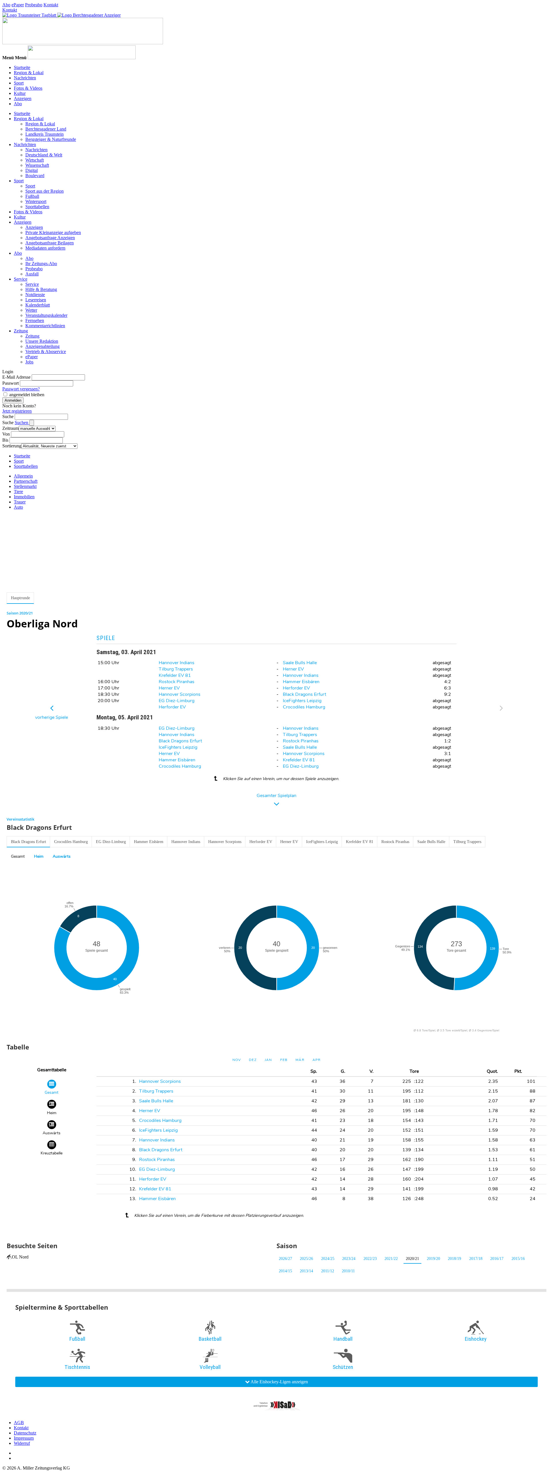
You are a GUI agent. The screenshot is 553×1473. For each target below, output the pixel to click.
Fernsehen (34, 320)
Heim (38, 856)
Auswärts (62, 856)
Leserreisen (35, 299)
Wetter (31, 310)
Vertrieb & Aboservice (45, 351)
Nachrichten (25, 77)
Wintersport (35, 201)
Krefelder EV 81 (175, 675)
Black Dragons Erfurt (304, 694)
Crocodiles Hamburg (304, 707)
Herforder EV (296, 688)
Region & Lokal (28, 72)
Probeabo (33, 4)
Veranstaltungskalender (46, 315)
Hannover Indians (176, 663)
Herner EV (293, 669)
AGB (19, 1422)
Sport (19, 83)
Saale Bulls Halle (300, 663)
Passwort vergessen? (21, 388)
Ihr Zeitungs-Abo (41, 263)
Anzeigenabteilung (42, 346)
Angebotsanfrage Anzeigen (50, 237)
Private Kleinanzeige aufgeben (53, 232)
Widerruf (22, 1443)
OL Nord (20, 1256)
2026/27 (285, 1258)
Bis (5, 440)
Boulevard (34, 175)
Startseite (22, 67)
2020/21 (412, 1258)
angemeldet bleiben (26, 394)
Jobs (29, 361)
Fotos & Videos (28, 88)
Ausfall (32, 273)
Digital (31, 170)
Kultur (20, 93)
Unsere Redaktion (41, 341)
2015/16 (518, 1258)
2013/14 (306, 1271)
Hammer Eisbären (301, 682)
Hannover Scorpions (179, 694)
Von (6, 434)
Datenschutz (25, 1432)
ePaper (18, 4)
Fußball (32, 196)
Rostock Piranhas (176, 682)
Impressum (24, 1438)
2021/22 (391, 1258)
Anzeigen (22, 98)
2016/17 (496, 1258)
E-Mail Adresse (16, 377)
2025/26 (306, 1258)
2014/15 (285, 1271)
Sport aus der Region (44, 191)
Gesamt (18, 856)
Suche (8, 416)
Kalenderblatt (37, 304)
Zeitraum (10, 428)
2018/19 (454, 1258)
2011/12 (327, 1271)
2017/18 (475, 1258)
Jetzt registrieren (17, 411)
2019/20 (433, 1258)
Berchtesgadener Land (45, 129)
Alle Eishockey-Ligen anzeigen (279, 1381)
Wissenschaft (37, 165)
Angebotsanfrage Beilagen (49, 242)
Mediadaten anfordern (45, 248)
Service (20, 279)
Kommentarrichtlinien (45, 325)
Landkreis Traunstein (44, 134)
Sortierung (11, 445)
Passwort (10, 383)
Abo (6, 4)
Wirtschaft (34, 160)
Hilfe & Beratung (41, 289)
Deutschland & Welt (43, 154)
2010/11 (348, 1271)
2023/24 (348, 1258)
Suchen (22, 422)
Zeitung (21, 330)
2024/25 (327, 1258)
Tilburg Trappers (176, 669)
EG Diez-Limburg (176, 701)
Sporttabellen (37, 206)
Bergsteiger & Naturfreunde (50, 139)
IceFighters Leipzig (302, 701)
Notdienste (35, 294)
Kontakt (50, 4)
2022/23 (370, 1258)
